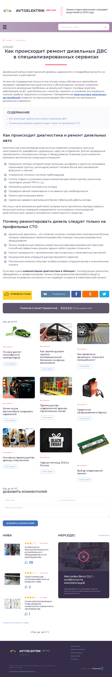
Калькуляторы (76, 653)
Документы (75, 646)
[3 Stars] (66, 308)
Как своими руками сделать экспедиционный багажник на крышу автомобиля (52, 357)
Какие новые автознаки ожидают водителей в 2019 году (87, 11)
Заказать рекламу (78, 649)
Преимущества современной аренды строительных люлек (53, 408)
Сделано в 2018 (86, 668)
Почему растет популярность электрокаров (12, 355)
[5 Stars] (71, 308)
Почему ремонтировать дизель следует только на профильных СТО (44, 123)
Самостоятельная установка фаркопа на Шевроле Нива (37, 579)
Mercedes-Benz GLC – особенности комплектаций (79, 580)
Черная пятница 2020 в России (54, 464)
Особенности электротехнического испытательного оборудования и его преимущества (36, 552)
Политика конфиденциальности (22, 671)
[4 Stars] (68, 308)
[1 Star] (61, 308)
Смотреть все (103, 535)
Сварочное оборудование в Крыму (91, 411)
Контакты (74, 659)
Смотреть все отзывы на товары (16, 623)
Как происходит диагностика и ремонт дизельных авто (38, 118)
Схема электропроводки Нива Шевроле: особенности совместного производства (39, 605)
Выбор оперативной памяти (90, 472)
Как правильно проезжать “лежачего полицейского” (90, 357)
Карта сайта (75, 656)
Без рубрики (8, 347)
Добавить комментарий (20, 523)
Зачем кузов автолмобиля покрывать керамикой (18, 411)
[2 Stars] (64, 308)
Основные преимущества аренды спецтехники (18, 459)
